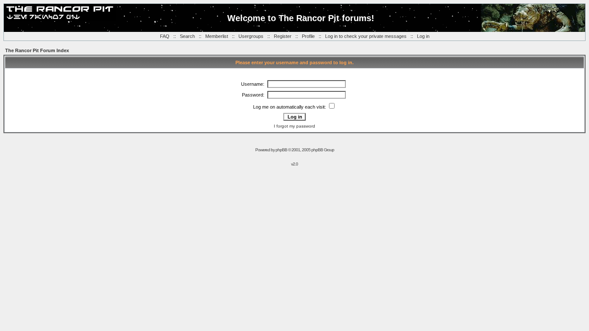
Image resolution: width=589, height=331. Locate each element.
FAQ (164, 36)
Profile (308, 36)
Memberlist (216, 36)
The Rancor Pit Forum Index (37, 50)
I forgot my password (294, 126)
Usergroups (250, 36)
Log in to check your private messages (366, 36)
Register (282, 36)
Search (187, 36)
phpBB (281, 149)
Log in (423, 36)
